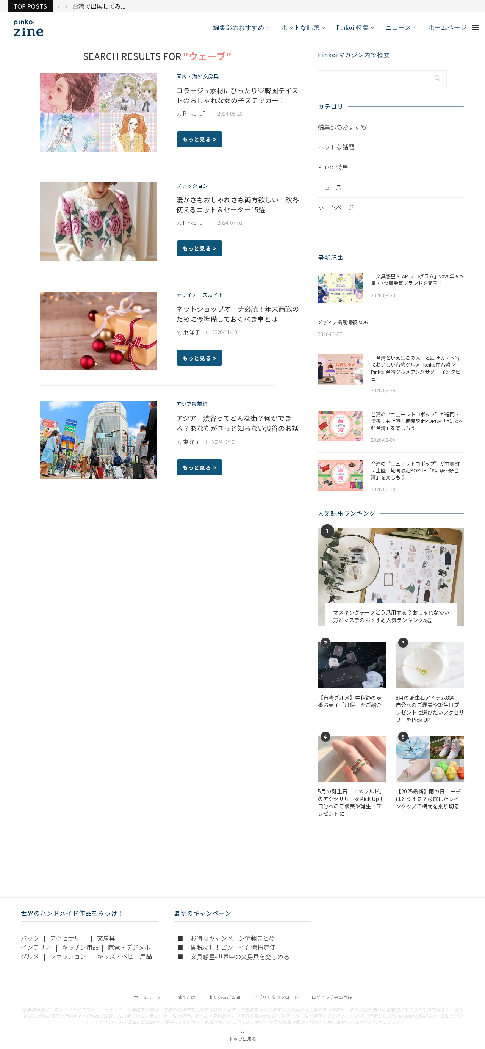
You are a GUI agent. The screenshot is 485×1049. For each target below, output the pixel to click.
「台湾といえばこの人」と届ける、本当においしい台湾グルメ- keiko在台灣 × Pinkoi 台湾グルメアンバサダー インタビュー (415, 368)
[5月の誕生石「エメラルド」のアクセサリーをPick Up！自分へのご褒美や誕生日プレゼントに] (352, 759)
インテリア (36, 947)
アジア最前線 (192, 404)
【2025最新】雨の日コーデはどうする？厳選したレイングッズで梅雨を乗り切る (428, 799)
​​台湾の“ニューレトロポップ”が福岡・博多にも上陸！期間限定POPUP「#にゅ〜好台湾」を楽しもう (417, 421)
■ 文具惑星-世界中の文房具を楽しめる (233, 956)
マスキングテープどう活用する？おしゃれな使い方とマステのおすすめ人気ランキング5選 (391, 616)
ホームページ (447, 27)
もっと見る (197, 139)
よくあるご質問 (224, 997)
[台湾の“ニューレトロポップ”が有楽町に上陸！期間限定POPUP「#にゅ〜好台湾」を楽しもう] (340, 475)
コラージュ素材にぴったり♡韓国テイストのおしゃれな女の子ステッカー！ (237, 95)
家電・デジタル (129, 947)
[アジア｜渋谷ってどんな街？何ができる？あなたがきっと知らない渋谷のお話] (98, 440)
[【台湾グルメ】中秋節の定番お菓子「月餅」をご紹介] (352, 665)
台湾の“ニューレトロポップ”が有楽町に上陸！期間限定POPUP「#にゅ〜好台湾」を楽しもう (415, 470)
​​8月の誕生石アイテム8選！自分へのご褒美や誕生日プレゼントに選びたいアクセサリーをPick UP (430, 709)
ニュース (398, 27)
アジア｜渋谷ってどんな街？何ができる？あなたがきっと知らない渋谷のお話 (237, 423)
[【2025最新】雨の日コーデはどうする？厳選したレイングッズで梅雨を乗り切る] (430, 759)
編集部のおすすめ (238, 27)
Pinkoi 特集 (352, 27)
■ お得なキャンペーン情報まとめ (226, 937)
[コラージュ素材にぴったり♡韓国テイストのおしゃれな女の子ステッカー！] (98, 112)
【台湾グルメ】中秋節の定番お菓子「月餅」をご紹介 (350, 701)
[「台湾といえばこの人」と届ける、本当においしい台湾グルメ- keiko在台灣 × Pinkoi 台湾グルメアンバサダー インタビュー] (340, 369)
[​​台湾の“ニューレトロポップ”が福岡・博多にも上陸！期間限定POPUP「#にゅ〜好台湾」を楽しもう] (340, 426)
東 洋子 (191, 332)
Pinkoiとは (185, 997)
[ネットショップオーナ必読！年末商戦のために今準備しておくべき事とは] (98, 331)
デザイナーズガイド (200, 295)
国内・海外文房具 (197, 76)
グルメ (30, 956)
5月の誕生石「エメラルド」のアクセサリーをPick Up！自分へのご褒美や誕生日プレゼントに (351, 802)
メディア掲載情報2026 (343, 322)
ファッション (192, 185)
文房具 (106, 937)
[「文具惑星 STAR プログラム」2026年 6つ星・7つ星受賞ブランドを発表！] (340, 288)
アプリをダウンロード (276, 997)
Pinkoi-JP (194, 113)
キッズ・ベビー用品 (124, 956)
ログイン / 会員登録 (331, 997)
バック (30, 937)
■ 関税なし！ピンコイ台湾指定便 (226, 947)
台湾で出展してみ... (98, 6)
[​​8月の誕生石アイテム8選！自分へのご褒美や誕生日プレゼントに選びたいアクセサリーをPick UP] (430, 665)
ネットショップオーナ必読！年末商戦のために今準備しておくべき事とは (237, 314)
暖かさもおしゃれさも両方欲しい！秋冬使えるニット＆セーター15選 (237, 204)
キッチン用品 (80, 947)
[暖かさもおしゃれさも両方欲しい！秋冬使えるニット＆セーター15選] (98, 221)
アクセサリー (68, 937)
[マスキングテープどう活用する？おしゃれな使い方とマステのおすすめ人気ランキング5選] (391, 577)
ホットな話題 (300, 27)
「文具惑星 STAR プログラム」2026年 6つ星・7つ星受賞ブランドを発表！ (417, 280)
